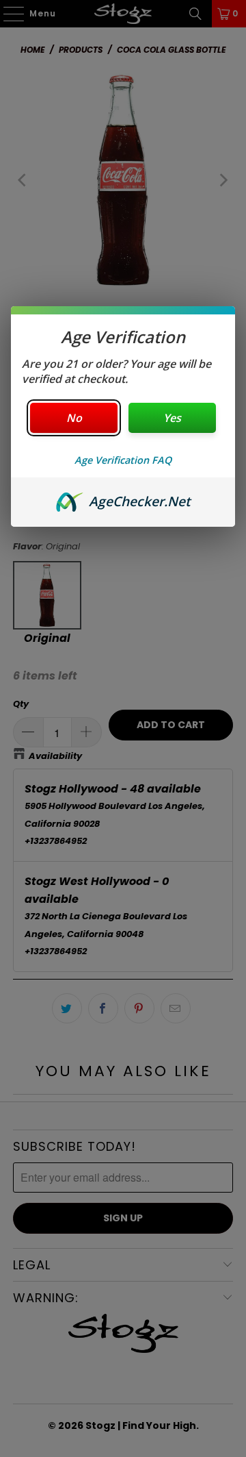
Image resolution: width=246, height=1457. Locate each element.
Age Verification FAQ (123, 459)
